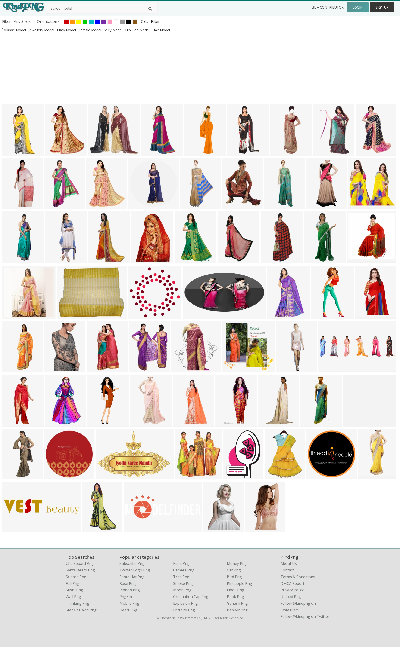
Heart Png (128, 610)
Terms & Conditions (298, 576)
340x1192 (285, 369)
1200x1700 (237, 152)
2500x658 (328, 369)
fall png (72, 583)
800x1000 (365, 152)
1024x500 (192, 316)
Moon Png (182, 589)
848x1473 (267, 423)
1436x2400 (55, 423)
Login (358, 7)
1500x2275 (255, 529)
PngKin (125, 596)
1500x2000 (13, 260)
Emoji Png (235, 589)
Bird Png (234, 576)
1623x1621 (138, 316)
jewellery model (42, 29)
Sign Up (382, 7)
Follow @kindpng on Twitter (305, 616)
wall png (73, 596)
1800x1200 (106, 476)
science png (76, 576)
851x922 (183, 476)
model (21, 29)
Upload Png (291, 596)
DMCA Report (292, 583)
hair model (161, 29)
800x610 (65, 316)
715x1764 (194, 152)
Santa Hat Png (131, 576)
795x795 (136, 206)
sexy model (113, 29)
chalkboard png (80, 563)
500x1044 (320, 316)
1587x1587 (181, 369)
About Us (289, 563)
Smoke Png (183, 583)
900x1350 (55, 260)
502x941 (150, 152)
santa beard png (80, 570)
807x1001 (12, 369)
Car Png (234, 570)
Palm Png (181, 563)
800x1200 (225, 423)
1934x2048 (275, 476)
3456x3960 (316, 206)
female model (90, 29)
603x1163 (96, 369)
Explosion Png (185, 603)
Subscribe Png (131, 563)
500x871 (11, 423)
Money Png (237, 563)
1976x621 (133, 529)
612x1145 (12, 206)
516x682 (137, 369)
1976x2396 (185, 260)
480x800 (278, 152)
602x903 (53, 206)
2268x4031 (314, 260)
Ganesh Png (237, 603)
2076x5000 (98, 423)
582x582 (363, 316)
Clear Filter (150, 21)
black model (67, 29)
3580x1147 (13, 529)
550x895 (321, 152)
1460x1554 (54, 476)
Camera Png (183, 570)
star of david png (81, 610)
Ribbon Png (129, 589)
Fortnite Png (184, 610)
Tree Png (181, 576)
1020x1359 (232, 206)
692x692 (356, 206)
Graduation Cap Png (190, 596)
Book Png (235, 596)
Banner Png (237, 610)
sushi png (74, 589)
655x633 (231, 369)
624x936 (226, 260)
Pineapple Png (239, 583)
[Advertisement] (139, 68)
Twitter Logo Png (134, 570)
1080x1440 (311, 423)
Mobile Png (129, 603)
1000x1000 (357, 260)
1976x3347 (277, 316)
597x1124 (182, 423)
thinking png (77, 603)
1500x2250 (214, 529)
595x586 (96, 152)
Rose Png (127, 583)
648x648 (53, 152)
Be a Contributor (328, 7)
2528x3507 (92, 529)
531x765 (140, 260)
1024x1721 (55, 369)
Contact (287, 570)
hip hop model (137, 29)
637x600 (351, 423)
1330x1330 (317, 476)
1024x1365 (99, 260)
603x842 (231, 476)
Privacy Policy (292, 589)
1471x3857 (368, 476)
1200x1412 (190, 206)
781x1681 (12, 152)
